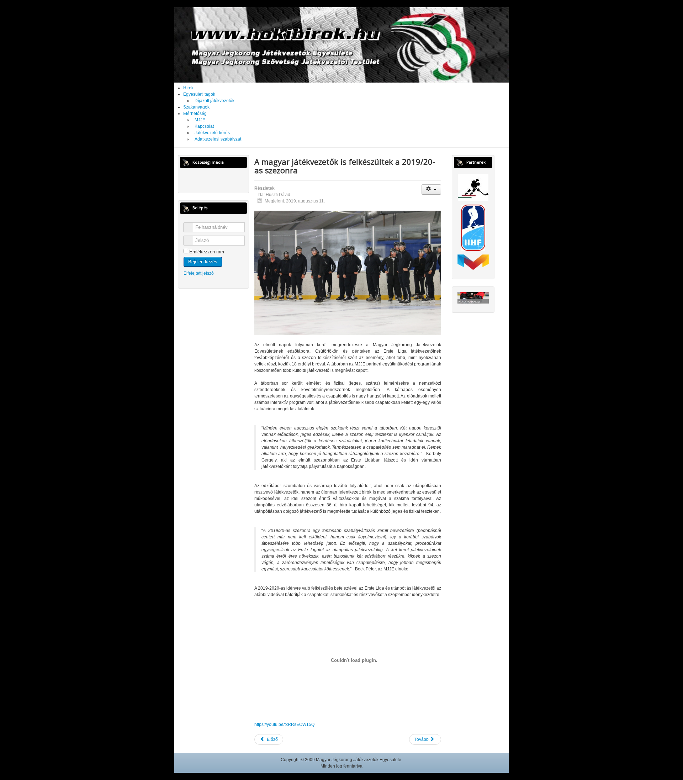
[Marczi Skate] (473, 261)
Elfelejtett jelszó (199, 273)
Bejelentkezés (202, 261)
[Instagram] (220, 179)
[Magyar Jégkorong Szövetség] (473, 187)
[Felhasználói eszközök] (431, 189)
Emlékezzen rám (206, 251)
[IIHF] (473, 227)
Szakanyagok (196, 107)
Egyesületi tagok (199, 94)
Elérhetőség (195, 113)
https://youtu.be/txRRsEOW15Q (284, 724)
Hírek (188, 87)
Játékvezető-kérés (212, 132)
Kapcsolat (204, 126)
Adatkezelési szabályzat (218, 139)
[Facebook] (207, 179)
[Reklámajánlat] (473, 297)
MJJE (200, 119)
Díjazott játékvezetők (214, 100)
